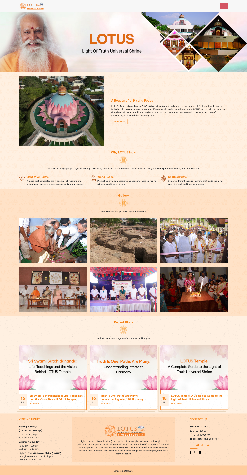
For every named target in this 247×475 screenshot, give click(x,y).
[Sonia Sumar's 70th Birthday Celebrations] (194, 289)
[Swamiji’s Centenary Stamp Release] (52, 289)
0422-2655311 (200, 431)
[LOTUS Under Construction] (123, 240)
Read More (119, 121)
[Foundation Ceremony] (52, 240)
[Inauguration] (194, 240)
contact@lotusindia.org (205, 439)
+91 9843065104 (201, 435)
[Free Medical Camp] (123, 289)
